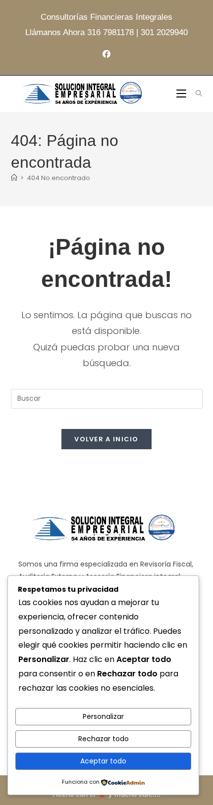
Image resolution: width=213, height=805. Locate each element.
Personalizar (103, 716)
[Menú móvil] (182, 93)
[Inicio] (14, 178)
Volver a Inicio (106, 439)
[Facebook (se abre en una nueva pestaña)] (106, 54)
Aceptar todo (103, 761)
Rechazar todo (103, 739)
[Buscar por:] (195, 93)
